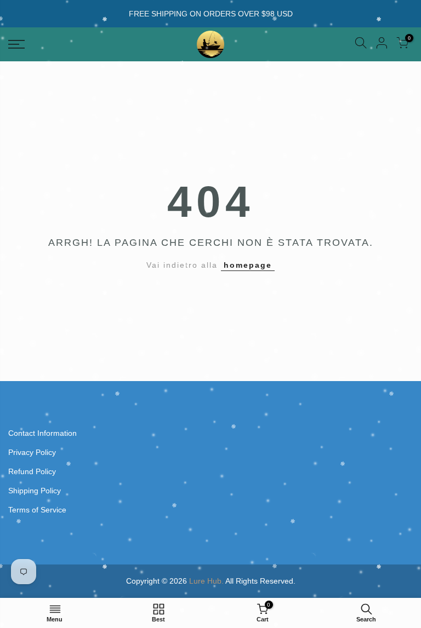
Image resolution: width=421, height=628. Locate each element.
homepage (248, 265)
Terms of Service (37, 509)
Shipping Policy (34, 490)
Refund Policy (32, 471)
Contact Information (42, 433)
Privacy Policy (32, 452)
